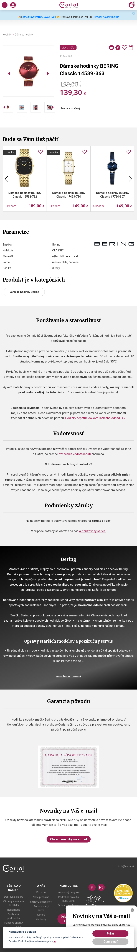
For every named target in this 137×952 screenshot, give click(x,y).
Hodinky (7, 34)
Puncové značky (13, 922)
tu (55, 941)
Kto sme (41, 892)
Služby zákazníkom (41, 901)
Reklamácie (13, 909)
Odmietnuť (110, 941)
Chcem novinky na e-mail (68, 839)
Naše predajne (41, 897)
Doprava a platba (13, 896)
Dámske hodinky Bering (24, 291)
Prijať (110, 933)
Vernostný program (69, 892)
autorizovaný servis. (92, 531)
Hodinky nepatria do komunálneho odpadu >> (95, 418)
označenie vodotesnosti (75, 454)
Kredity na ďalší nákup (107, 17)
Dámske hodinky (24, 34)
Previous (6, 178)
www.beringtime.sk (68, 676)
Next (130, 178)
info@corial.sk (126, 866)
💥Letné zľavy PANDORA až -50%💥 (38, 17)
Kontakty (41, 919)
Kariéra (41, 914)
